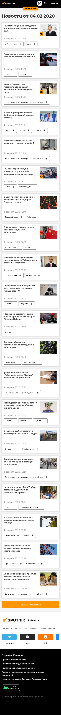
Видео (7, 186)
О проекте (7, 655)
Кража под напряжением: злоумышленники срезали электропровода (17, 548)
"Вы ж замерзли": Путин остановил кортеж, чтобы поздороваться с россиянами (18, 171)
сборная (37, 130)
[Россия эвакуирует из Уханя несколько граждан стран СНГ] (48, 144)
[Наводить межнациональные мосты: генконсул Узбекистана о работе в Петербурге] (48, 261)
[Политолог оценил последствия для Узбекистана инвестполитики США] (48, 29)
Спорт (7, 130)
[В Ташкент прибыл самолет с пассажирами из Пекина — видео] (48, 435)
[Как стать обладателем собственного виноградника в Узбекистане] (48, 347)
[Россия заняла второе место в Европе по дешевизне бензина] (48, 59)
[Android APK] (11, 688)
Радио (28, 44)
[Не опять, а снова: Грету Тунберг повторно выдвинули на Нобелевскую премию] (48, 492)
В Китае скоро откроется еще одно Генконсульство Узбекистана (19, 230)
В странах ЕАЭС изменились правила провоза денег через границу (19, 520)
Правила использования (14, 659)
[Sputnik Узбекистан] (9, 4)
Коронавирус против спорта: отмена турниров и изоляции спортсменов (18, 462)
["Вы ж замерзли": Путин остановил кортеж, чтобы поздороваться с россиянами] (48, 172)
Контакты (18, 655)
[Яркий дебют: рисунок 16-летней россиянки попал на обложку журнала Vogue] (48, 407)
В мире (8, 74)
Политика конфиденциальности (18, 663)
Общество (24, 303)
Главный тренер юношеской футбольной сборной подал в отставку (18, 115)
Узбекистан (32, 217)
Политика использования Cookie (18, 667)
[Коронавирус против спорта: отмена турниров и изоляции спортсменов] (48, 463)
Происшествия (11, 563)
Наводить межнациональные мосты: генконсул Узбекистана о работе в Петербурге (20, 260)
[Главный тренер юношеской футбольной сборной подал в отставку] (48, 116)
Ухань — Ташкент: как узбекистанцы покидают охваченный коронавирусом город (18, 88)
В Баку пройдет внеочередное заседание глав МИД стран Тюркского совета (19, 200)
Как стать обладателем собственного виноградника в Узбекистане (19, 345)
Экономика (10, 362)
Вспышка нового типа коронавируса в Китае (24, 102)
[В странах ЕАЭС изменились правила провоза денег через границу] (48, 521)
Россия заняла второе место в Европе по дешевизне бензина (19, 55)
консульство (10, 247)
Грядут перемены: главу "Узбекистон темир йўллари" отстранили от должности (18, 375)
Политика (21, 628)
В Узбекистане (11, 44)
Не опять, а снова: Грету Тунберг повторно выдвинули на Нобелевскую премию (20, 490)
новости (7, 628)
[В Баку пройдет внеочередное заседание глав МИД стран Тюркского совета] (48, 202)
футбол (22, 130)
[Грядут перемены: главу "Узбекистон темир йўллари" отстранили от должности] (48, 377)
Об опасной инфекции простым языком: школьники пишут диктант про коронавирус (20, 576)
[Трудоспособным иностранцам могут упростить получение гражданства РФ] (48, 289)
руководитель (28, 392)
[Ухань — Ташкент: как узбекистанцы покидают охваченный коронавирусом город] (48, 88)
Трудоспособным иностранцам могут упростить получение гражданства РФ (19, 288)
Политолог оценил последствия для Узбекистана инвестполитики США (21, 28)
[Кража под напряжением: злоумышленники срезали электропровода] (48, 549)
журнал (38, 421)
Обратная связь (39, 679)
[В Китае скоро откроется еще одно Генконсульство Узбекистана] (48, 232)
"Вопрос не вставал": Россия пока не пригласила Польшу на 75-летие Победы (19, 317)
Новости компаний (11, 679)
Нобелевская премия (29, 507)
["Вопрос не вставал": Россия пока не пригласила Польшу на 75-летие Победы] (48, 318)
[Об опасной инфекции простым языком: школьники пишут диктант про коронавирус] (48, 579)
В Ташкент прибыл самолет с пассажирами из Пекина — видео (20, 432)
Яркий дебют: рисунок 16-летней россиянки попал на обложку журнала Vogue (20, 405)
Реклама (26, 679)
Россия (23, 74)
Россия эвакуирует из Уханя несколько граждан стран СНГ (19, 142)
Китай (27, 247)
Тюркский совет (11, 217)
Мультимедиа (25, 186)
